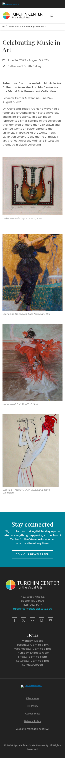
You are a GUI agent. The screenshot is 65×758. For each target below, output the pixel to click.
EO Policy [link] (32, 705)
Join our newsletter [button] (32, 554)
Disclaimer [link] (32, 698)
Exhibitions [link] (13, 26)
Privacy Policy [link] (32, 721)
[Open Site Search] (51, 15)
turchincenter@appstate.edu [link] (32, 608)
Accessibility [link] (32, 713)
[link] (10, 3)
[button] (59, 15)
